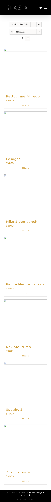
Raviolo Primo (18, 347)
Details (26, 105)
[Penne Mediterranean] (25, 258)
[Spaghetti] (25, 383)
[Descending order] (39, 24)
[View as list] (27, 38)
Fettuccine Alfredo (23, 96)
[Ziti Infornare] (25, 446)
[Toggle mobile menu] (45, 7)
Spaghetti (15, 409)
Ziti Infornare (18, 472)
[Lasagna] (25, 132)
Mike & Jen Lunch (21, 222)
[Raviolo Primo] (25, 320)
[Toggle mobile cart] (40, 7)
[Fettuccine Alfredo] (25, 70)
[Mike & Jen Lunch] (25, 195)
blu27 (32, 499)
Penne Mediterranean (25, 284)
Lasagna (13, 159)
